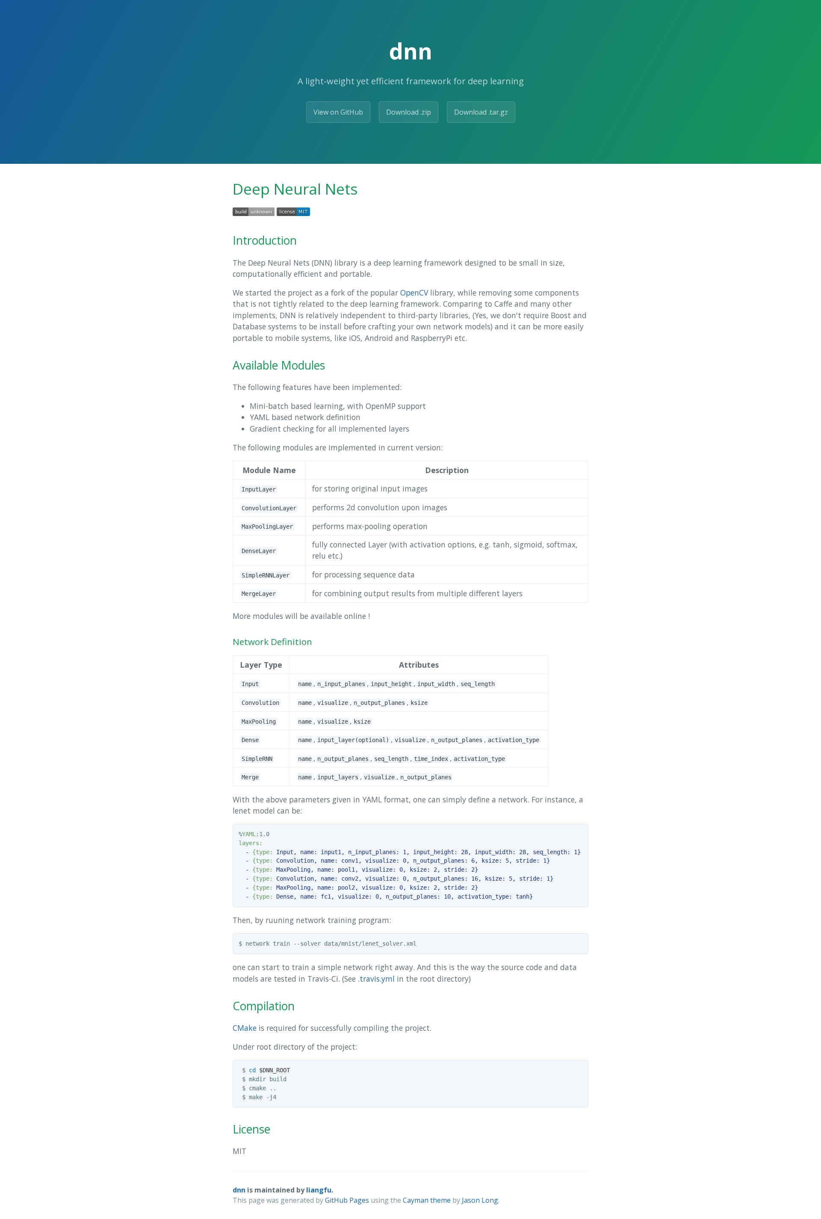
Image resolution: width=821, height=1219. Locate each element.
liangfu (318, 1190)
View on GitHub (338, 112)
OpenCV (414, 292)
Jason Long (480, 1200)
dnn (239, 1190)
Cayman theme (427, 1200)
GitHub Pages (347, 1200)
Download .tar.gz (481, 112)
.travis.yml (376, 978)
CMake (245, 1028)
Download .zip (408, 112)
